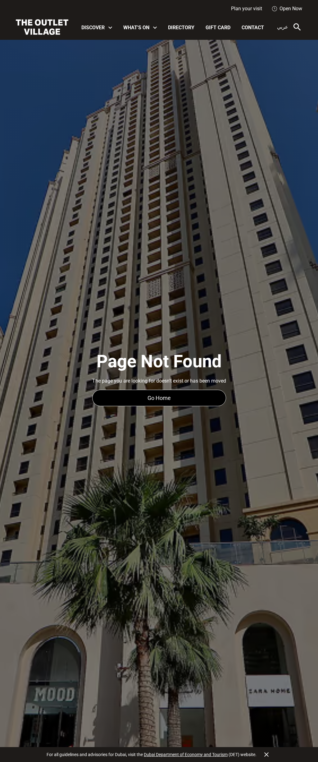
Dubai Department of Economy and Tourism (186, 754)
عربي (282, 27)
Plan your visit (246, 9)
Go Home (159, 398)
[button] (97, 27)
